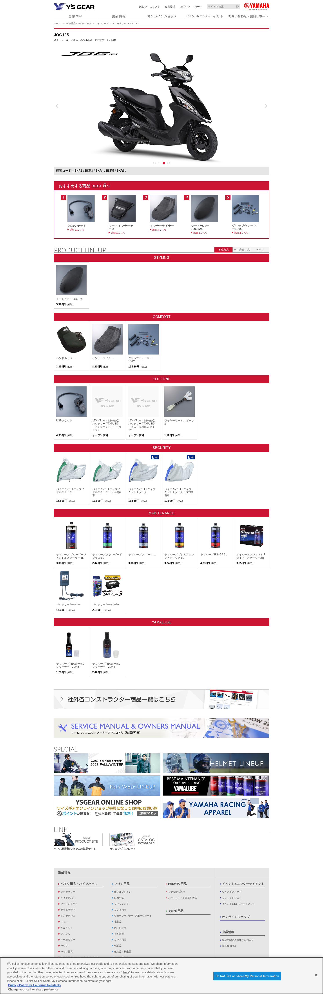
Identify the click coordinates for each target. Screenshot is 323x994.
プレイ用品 (120, 909)
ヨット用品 (120, 939)
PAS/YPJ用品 (177, 884)
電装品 (118, 921)
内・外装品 (120, 927)
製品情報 (64, 872)
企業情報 (228, 932)
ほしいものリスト (149, 6)
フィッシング (121, 903)
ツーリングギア (69, 903)
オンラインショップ (236, 917)
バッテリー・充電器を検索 (182, 898)
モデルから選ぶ (176, 891)
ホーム (57, 23)
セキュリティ (68, 909)
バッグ (64, 945)
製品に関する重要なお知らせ (238, 940)
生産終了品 (243, 249)
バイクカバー (68, 898)
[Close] (316, 975)
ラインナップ (101, 23)
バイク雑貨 (67, 951)
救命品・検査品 (122, 951)
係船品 (118, 945)
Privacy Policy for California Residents (34, 985)
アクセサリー (119, 23)
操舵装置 (119, 933)
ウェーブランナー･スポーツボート (133, 915)
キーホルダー (68, 939)
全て (261, 249)
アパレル (65, 933)
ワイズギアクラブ (231, 891)
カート (198, 6)
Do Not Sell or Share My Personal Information (247, 975)
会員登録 (170, 6)
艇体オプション (122, 891)
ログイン (185, 6)
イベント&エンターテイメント (243, 884)
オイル (64, 921)
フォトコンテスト (231, 898)
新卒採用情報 (229, 946)
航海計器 (119, 898)
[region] (161, 975)
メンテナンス (68, 915)
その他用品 (175, 911)
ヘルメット (67, 927)
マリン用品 (122, 884)
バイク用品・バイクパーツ (78, 23)
